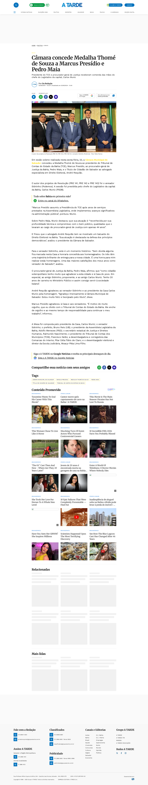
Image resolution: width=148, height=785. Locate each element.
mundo (98, 748)
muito (98, 745)
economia (88, 758)
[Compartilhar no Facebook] (46, 97)
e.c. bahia (99, 735)
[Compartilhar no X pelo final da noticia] (109, 367)
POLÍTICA (56, 12)
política (40, 45)
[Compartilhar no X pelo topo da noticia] (51, 97)
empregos (99, 740)
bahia (87, 737)
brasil (87, 740)
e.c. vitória (100, 737)
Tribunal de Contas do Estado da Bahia (70, 383)
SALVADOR (81, 12)
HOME (33, 45)
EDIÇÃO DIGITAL (129, 12)
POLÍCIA (102, 12)
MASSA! (119, 740)
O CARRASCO (115, 12)
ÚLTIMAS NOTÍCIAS (26, 12)
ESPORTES (68, 12)
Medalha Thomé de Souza (80, 379)
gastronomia (100, 743)
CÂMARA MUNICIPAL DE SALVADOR (43, 379)
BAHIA (92, 12)
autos (87, 735)
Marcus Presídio (62, 379)
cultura (88, 750)
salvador (88, 755)
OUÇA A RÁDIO (38, 5)
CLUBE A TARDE (115, 5)
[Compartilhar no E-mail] (56, 97)
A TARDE (119, 735)
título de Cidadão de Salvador (43, 383)
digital (87, 753)
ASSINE (129, 5)
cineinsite (88, 745)
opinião (98, 750)
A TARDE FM (120, 738)
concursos (89, 748)
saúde (87, 743)
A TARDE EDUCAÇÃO (123, 743)
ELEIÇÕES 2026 (43, 12)
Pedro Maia (95, 379)
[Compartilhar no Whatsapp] (41, 97)
